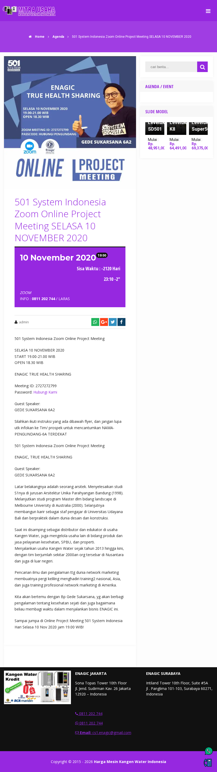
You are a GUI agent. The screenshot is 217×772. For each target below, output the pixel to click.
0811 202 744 (90, 713)
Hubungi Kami (45, 392)
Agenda (58, 37)
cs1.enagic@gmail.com (105, 732)
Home (39, 37)
